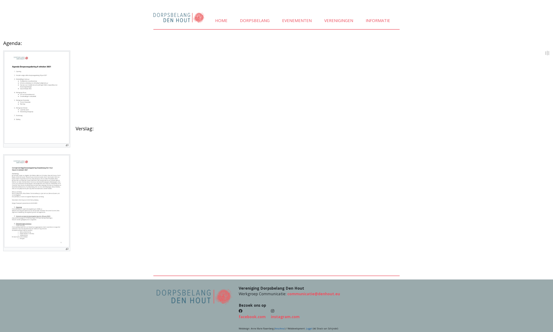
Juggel (309, 328)
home (220, 20)
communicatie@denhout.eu (313, 293)
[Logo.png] (194, 296)
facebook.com (252, 316)
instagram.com (285, 316)
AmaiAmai (280, 328)
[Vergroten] (67, 145)
